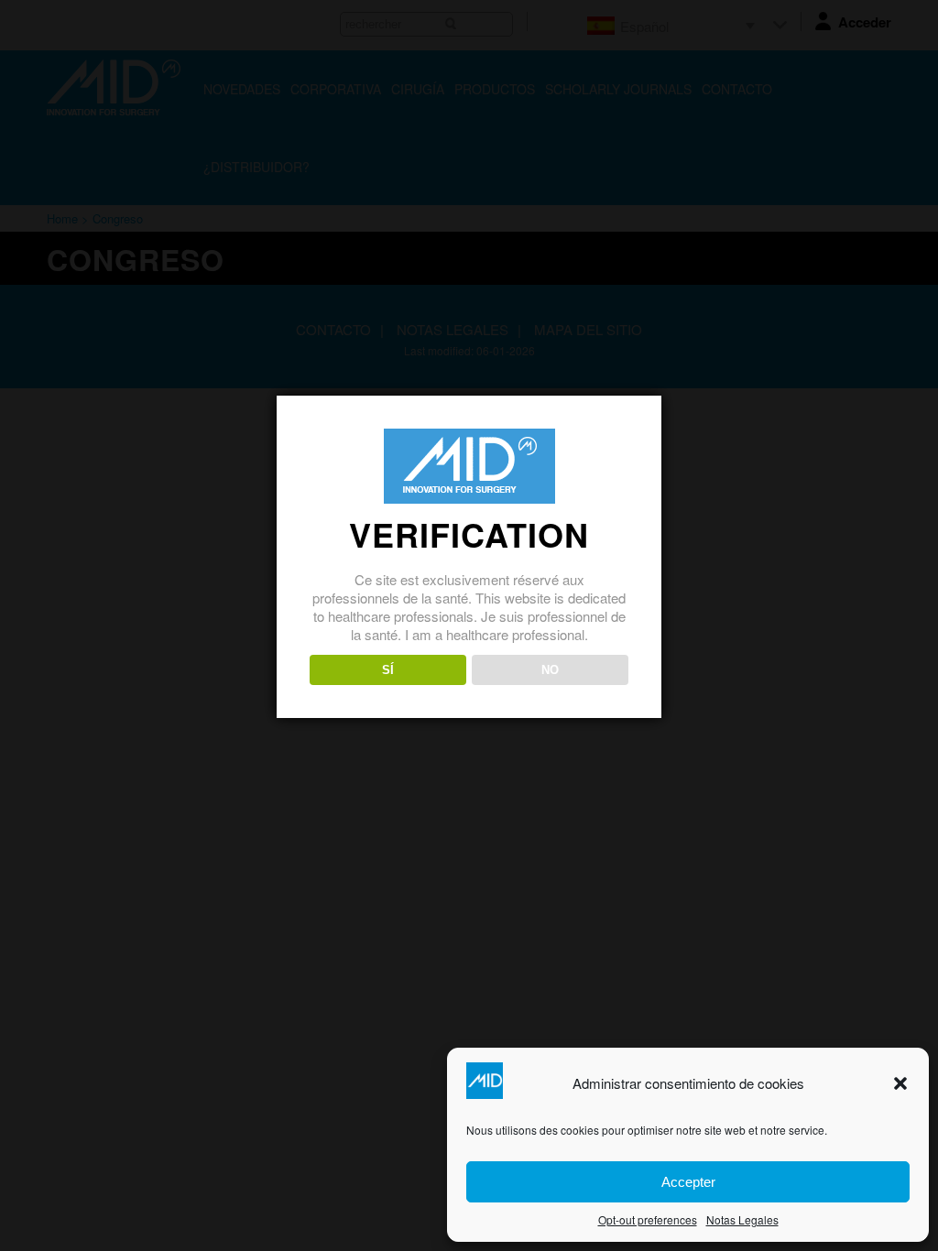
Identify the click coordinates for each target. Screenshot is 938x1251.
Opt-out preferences (647, 1219)
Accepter (688, 1182)
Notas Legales (742, 1219)
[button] (900, 1083)
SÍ (388, 670)
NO (550, 670)
